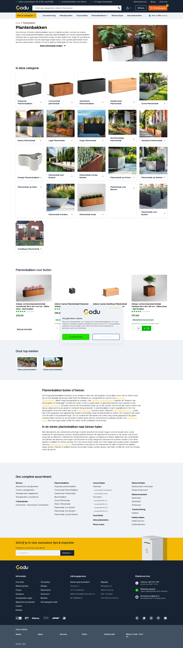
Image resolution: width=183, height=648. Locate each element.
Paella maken (138, 517)
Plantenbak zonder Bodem (66, 514)
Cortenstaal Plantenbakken (66, 490)
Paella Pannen (138, 521)
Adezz (40, 634)
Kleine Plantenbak (62, 504)
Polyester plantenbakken (65, 486)
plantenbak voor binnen (60, 444)
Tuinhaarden (22, 501)
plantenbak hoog (84, 410)
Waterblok (136, 501)
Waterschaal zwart (140, 490)
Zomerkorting (49, 15)
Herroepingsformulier (49, 602)
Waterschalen (138, 483)
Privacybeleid (115, 308)
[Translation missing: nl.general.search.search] (119, 7)
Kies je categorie (25, 15)
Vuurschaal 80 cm (100, 504)
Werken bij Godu (22, 586)
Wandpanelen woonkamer (27, 497)
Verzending (45, 582)
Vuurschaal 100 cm (101, 507)
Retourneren (46, 590)
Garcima (63, 634)
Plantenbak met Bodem (65, 511)
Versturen (66, 553)
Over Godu (20, 582)
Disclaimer (20, 594)
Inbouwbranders (134, 15)
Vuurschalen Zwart (101, 493)
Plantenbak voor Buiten (64, 507)
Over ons (163, 2)
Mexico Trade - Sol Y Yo (134, 635)
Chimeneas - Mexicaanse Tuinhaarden (32, 505)
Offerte (140, 8)
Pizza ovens (98, 524)
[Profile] (128, 7)
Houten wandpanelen (25, 490)
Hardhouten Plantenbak (64, 493)
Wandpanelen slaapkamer (27, 493)
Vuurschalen (82, 15)
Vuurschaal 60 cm (100, 500)
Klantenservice (140, 2)
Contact (19, 606)
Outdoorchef (109, 634)
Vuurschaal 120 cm (101, 511)
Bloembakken (60, 497)
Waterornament (139, 494)
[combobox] (74, 7)
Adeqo (18, 634)
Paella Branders (138, 524)
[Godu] (22, 8)
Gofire (84, 634)
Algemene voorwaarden (25, 602)
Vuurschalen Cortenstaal (103, 490)
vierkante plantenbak (51, 405)
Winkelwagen (160, 7)
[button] (21, 311)
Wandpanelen (66, 15)
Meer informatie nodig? (51, 46)
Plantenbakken (99, 15)
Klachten (44, 598)
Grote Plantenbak (62, 500)
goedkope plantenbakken (103, 400)
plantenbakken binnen (123, 410)
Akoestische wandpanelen (27, 486)
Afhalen (44, 586)
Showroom (45, 594)
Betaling (19, 610)
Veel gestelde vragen (24, 598)
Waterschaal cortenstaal (142, 486)
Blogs (153, 2)
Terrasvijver (136, 505)
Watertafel (136, 498)
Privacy (18, 590)
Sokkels (135, 513)
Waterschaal (117, 15)
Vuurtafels (98, 515)
